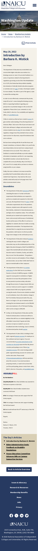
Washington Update (23, 34)
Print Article (30, 43)
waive (27, 202)
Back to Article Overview (19, 469)
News (10, 34)
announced (26, 191)
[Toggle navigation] (34, 5)
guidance (30, 239)
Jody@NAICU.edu (13, 115)
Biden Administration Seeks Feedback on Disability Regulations (17, 447)
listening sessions (20, 336)
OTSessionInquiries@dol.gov (14, 358)
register (25, 329)
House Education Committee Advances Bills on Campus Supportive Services (18, 456)
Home (3, 34)
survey (30, 119)
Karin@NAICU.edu (29, 369)
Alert (19, 130)
